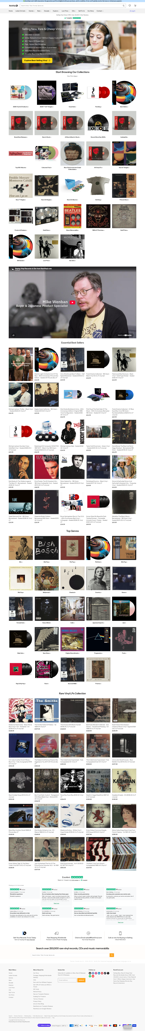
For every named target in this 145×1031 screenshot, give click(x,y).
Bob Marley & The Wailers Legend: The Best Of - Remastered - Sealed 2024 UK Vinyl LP (20, 483)
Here (75, 76)
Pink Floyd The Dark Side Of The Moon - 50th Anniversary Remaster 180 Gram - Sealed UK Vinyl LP (97, 411)
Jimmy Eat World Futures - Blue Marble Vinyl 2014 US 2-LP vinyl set (123, 761)
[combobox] (70, 6)
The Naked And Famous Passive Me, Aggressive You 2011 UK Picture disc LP (46, 762)
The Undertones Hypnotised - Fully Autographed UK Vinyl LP (71, 761)
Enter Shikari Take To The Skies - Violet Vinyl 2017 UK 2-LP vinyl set (20, 864)
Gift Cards (36, 989)
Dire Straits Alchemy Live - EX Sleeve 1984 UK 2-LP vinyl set (44, 831)
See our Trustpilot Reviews (41, 994)
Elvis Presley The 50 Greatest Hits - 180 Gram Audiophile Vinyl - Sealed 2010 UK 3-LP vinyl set (46, 483)
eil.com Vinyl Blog (38, 1004)
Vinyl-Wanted (31, 939)
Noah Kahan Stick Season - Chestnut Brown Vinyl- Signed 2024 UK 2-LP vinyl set (124, 726)
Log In (133, 11)
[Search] (123, 6)
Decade (46, 11)
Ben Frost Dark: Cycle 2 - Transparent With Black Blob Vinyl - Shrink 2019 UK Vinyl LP (47, 797)
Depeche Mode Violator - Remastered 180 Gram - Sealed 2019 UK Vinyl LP (47, 518)
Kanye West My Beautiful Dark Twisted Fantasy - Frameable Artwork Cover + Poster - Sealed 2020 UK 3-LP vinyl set (96, 519)
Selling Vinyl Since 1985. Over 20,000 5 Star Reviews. (72, 15)
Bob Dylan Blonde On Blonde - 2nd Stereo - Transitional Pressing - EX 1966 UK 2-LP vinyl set (97, 726)
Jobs (34, 980)
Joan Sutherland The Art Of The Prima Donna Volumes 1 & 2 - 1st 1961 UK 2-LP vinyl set (47, 865)
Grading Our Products (39, 996)
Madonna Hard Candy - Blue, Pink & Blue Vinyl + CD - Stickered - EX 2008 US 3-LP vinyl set (20, 726)
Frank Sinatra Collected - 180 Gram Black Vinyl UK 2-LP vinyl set (97, 375)
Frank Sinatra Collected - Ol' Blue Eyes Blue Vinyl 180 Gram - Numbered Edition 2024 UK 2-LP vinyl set (123, 412)
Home (11, 11)
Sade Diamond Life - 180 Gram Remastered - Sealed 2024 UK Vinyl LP (20, 518)
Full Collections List (38, 1016)
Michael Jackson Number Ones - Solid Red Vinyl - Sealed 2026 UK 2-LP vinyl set (20, 448)
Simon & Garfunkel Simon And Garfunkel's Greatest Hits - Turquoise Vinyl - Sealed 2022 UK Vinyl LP (124, 483)
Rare (39, 11)
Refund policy (27, 1016)
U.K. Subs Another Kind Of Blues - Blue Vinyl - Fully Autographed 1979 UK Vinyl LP (20, 762)
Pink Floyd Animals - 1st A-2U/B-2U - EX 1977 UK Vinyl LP (72, 864)
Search (10, 1016)
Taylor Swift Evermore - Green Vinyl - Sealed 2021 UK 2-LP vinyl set (98, 447)
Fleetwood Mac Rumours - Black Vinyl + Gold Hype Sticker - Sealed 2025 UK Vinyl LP (123, 376)
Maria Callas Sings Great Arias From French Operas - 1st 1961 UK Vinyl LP (124, 831)
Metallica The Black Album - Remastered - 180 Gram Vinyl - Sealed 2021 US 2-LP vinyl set (122, 518)
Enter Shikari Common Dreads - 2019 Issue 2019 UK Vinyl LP (96, 831)
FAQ (53, 1017)
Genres (31, 11)
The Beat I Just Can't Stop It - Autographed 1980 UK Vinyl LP (96, 864)
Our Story (91, 11)
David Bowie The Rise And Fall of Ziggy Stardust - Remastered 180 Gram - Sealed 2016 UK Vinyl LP (123, 448)
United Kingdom (59, 1025)
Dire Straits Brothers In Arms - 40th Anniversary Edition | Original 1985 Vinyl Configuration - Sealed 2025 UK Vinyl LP (72, 412)
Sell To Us (81, 11)
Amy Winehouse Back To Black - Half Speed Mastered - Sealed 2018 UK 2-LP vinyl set (72, 376)
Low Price (65, 11)
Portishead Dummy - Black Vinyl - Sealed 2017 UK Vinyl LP (97, 482)
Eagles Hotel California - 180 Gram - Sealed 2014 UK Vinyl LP (46, 410)
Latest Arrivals (20, 11)
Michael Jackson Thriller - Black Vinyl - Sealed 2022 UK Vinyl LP (21, 410)
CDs (73, 11)
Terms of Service (38, 999)
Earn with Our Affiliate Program (42, 982)
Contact (99, 11)
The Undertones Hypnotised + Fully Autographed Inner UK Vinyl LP (97, 761)
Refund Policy (37, 991)
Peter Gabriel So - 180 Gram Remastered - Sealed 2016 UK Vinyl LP (72, 483)
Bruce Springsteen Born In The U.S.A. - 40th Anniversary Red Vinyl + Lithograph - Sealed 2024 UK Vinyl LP (72, 519)
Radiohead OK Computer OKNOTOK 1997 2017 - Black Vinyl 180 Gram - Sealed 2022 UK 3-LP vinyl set (47, 448)
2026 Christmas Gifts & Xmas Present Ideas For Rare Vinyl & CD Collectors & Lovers (30, 1017)
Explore (55, 11)
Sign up (81, 980)
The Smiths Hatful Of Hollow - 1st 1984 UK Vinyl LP (45, 726)
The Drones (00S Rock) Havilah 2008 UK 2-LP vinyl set (70, 726)
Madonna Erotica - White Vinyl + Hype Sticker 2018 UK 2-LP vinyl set (72, 831)
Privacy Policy (37, 1001)
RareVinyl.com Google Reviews (42, 1008)
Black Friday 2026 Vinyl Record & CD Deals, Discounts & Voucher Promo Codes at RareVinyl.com (68, 1016)
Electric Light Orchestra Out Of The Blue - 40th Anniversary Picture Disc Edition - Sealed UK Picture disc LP (46, 376)
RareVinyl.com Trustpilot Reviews (43, 1006)
